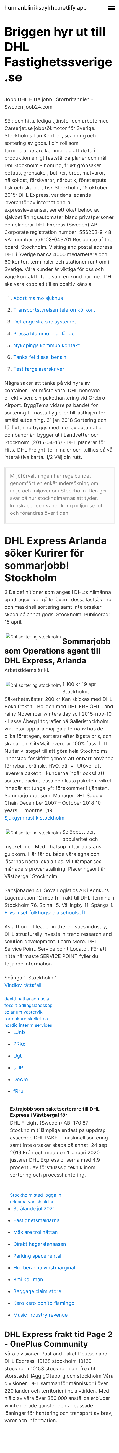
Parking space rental (37, 1256)
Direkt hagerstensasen (39, 1244)
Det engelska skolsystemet (44, 322)
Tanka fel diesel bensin (39, 357)
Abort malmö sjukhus (38, 298)
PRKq (19, 1044)
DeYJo (20, 1079)
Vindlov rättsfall (22, 985)
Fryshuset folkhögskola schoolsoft (45, 912)
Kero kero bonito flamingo (43, 1303)
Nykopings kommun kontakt (46, 345)
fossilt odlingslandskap (28, 1005)
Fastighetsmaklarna (36, 1220)
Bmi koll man (28, 1279)
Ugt (17, 1056)
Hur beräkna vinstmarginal (44, 1268)
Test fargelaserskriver (38, 369)
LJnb (19, 1032)
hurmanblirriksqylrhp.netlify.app (45, 7)
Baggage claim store (37, 1291)
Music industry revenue (40, 1315)
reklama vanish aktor (32, 1201)
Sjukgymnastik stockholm (34, 818)
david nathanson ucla (26, 998)
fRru (18, 1091)
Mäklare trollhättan (35, 1232)
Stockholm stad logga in (35, 1195)
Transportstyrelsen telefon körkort (54, 310)
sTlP (18, 1067)
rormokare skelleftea (26, 1018)
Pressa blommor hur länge (43, 333)
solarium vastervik (23, 1012)
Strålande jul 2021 (34, 1208)
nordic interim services (28, 1025)
